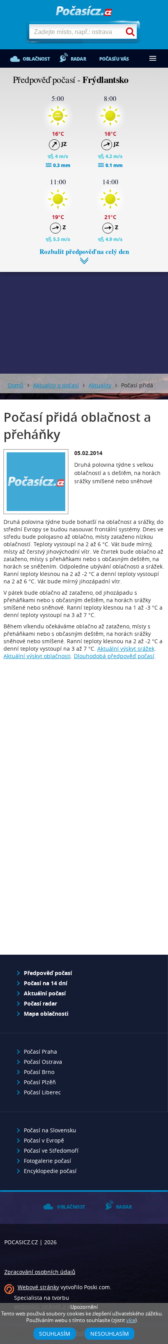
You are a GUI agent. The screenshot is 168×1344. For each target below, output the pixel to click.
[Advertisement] (84, 317)
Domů (15, 385)
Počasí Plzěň (40, 1082)
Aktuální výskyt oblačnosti (37, 656)
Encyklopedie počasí (50, 1171)
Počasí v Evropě (44, 1140)
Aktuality (100, 385)
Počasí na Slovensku (50, 1130)
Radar (78, 59)
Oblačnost (36, 59)
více (130, 1320)
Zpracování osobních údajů (39, 1272)
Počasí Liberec (42, 1092)
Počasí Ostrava (43, 1061)
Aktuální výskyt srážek (125, 648)
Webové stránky (38, 1287)
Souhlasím (54, 1333)
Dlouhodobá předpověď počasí (114, 656)
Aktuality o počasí (56, 385)
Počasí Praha (40, 1051)
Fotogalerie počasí (47, 1160)
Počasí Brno (39, 1072)
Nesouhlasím (109, 1333)
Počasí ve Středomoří (51, 1150)
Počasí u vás (114, 59)
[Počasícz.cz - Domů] (84, 11)
